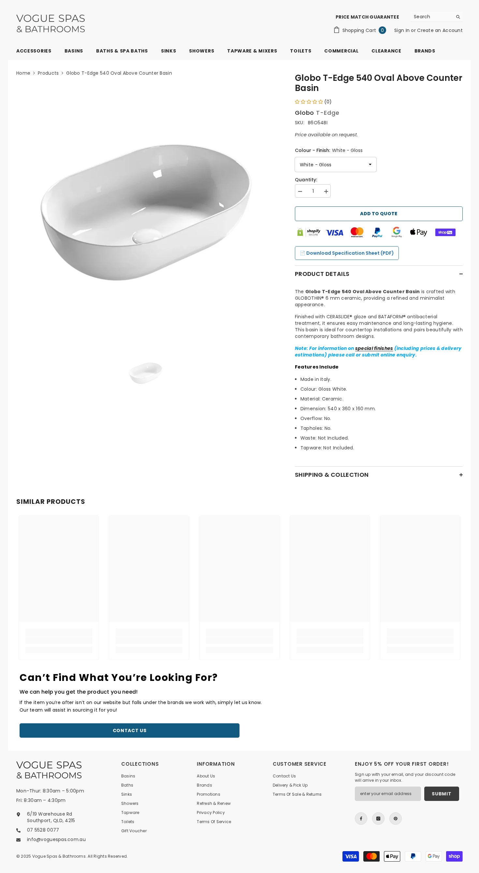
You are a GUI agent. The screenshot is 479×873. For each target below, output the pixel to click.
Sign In (402, 30)
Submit (441, 793)
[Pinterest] (395, 818)
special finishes (374, 348)
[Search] (437, 17)
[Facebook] (361, 818)
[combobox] (432, 17)
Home (23, 73)
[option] (145, 212)
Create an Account (440, 30)
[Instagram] (378, 818)
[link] (58, 640)
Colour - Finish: (329, 150)
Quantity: (306, 179)
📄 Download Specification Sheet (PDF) (347, 253)
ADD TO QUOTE (378, 213)
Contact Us (130, 730)
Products (48, 73)
